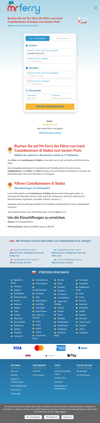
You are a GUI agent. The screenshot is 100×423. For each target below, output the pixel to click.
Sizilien (82, 311)
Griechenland (41, 284)
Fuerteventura (42, 280)
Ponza (81, 297)
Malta (59, 315)
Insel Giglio (40, 308)
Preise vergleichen (50, 106)
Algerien (17, 290)
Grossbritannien (39, 290)
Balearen (17, 304)
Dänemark (18, 318)
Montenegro (62, 322)
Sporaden (83, 318)
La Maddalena (63, 298)
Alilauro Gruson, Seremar (20, 263)
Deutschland (19, 322)
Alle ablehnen (51, 417)
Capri (16, 311)
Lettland (60, 308)
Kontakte (14, 375)
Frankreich (18, 336)
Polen (81, 294)
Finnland (17, 333)
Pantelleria (83, 284)
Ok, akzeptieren (33, 417)
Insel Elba (40, 304)
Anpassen (67, 417)
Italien (38, 328)
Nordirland (62, 329)
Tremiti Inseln (84, 322)
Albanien (17, 286)
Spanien (82, 315)
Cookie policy (16, 394)
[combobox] (50, 53)
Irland (38, 321)
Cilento (17, 315)
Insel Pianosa (41, 311)
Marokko (61, 318)
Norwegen (83, 280)
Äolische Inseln (20, 297)
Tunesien (83, 326)
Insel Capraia (41, 301)
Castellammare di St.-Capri (68, 250)
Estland (17, 329)
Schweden (83, 308)
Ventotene (83, 333)
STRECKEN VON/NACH (53, 272)
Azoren (17, 301)
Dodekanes (19, 326)
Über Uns (14, 371)
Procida (82, 301)
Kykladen (61, 291)
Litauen (60, 311)
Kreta (59, 284)
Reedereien (59, 382)
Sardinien (83, 304)
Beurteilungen (82, 371)
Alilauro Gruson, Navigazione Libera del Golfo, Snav (27, 254)
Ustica (82, 329)
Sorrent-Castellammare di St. (69, 260)
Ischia (38, 325)
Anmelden (36, 371)
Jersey (38, 332)
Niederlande (62, 326)
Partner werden (38, 375)
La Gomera (62, 294)
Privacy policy (16, 390)
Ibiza (38, 297)
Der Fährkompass (83, 375)
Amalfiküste (19, 294)
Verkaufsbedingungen (19, 386)
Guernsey (40, 294)
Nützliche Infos (60, 378)
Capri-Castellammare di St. (25, 250)
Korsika (60, 280)
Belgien (17, 308)
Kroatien (61, 287)
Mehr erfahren (60, 412)
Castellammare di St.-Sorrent (26, 260)
